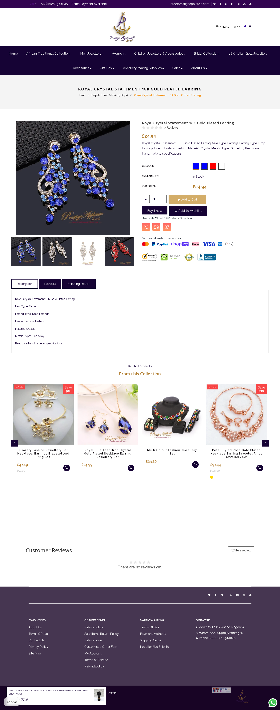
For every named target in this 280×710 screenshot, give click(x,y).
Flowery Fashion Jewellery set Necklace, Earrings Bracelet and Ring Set (43, 453)
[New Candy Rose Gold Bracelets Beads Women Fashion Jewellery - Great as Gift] (99, 696)
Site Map (35, 653)
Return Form (93, 640)
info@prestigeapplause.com (189, 4)
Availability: (150, 176)
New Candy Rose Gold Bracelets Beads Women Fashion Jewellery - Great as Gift (48, 692)
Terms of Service (96, 660)
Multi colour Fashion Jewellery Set (172, 451)
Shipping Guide (150, 640)
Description (25, 284)
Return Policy (93, 627)
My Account (93, 653)
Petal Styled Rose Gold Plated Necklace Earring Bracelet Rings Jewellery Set (236, 453)
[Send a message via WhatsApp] (273, 703)
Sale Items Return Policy (101, 634)
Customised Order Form (101, 647)
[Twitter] (215, 4)
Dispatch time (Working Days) (109, 95)
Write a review (241, 550)
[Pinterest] (227, 4)
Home (81, 95)
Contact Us (36, 640)
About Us (35, 627)
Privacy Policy (38, 647)
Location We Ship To (154, 647)
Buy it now (154, 211)
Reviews (50, 284)
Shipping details (79, 284)
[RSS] (250, 4)
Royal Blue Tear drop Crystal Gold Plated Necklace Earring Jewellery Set (107, 453)
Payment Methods (153, 634)
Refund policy (94, 666)
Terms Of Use (38, 634)
